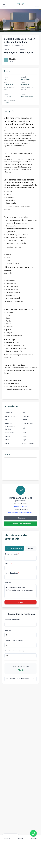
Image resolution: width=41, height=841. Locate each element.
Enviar (20, 602)
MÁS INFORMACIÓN (14, 548)
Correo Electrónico (11, 573)
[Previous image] (4, 20)
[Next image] (37, 20)
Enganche (7, 630)
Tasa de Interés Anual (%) (13, 640)
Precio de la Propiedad (12, 619)
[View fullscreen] (37, 28)
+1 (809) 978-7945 (20, 506)
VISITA (30, 548)
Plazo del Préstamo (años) (14, 651)
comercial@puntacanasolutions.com (20, 512)
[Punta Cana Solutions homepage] (20, 4)
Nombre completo (11, 554)
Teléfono (8, 563)
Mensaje (7, 582)
